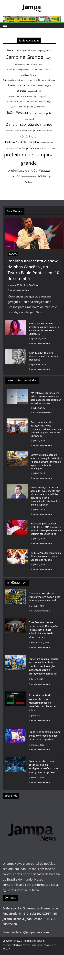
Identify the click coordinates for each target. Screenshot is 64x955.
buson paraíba (23, 50)
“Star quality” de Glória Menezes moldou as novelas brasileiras (44, 356)
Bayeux (11, 50)
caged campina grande (41, 50)
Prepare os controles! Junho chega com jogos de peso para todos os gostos (45, 735)
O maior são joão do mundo (28, 124)
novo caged (29, 119)
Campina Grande (24, 57)
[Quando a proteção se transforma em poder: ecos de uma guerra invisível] (15, 603)
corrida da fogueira (29, 75)
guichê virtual (40, 107)
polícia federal (47, 143)
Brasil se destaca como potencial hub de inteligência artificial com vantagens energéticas (43, 766)
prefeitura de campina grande (28, 158)
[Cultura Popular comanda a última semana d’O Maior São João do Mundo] (17, 561)
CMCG (46, 69)
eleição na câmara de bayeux (39, 86)
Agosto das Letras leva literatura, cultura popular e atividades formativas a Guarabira (44, 328)
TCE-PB (42, 176)
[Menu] (5, 25)
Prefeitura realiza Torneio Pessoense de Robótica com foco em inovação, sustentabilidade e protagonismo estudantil (43, 666)
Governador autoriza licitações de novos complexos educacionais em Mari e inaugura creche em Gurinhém (46, 429)
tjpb (50, 176)
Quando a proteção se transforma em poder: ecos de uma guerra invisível (44, 596)
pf (34, 130)
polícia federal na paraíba (14, 148)
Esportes (43, 96)
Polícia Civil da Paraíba (22, 142)
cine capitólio (37, 64)
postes (30, 148)
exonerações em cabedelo (34, 101)
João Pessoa (17, 112)
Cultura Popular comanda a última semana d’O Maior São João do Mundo (46, 556)
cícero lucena (16, 85)
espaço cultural (34, 91)
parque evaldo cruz (23, 130)
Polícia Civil (28, 136)
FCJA (49, 101)
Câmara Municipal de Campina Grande (24, 80)
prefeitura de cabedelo (45, 148)
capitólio (48, 58)
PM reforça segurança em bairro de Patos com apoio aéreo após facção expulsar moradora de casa (46, 398)
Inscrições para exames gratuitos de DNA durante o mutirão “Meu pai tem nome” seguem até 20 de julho (46, 528)
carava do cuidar (22, 64)
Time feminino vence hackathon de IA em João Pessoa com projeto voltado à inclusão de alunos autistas (43, 630)
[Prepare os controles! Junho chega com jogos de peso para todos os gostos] (15, 741)
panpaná (9, 130)
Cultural (13, 254)
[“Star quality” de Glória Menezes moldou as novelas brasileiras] (15, 361)
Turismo (28, 182)
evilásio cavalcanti (14, 101)
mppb (47, 113)
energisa (21, 90)
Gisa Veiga (33, 285)
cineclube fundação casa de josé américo (24, 70)
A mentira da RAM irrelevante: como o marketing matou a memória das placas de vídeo (42, 703)
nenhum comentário (19, 290)
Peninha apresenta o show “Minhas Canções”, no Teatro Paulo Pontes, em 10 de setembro (33, 269)
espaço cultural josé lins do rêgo (23, 96)
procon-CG (13, 176)
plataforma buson (44, 130)
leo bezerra (36, 113)
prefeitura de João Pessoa (29, 170)
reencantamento (29, 177)
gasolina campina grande (22, 107)
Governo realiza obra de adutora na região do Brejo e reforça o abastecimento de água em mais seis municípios (46, 461)
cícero (51, 80)
